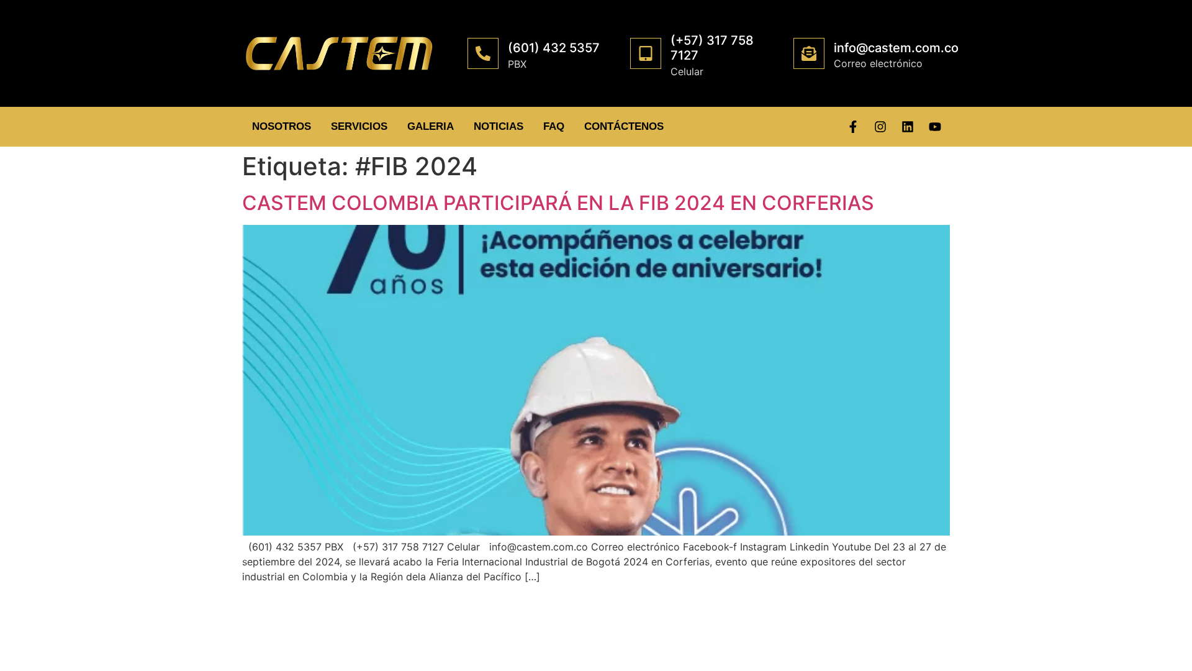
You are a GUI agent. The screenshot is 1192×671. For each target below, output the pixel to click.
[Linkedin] (907, 126)
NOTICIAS (498, 126)
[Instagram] (880, 126)
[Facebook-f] (853, 126)
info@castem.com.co (896, 47)
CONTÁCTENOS (624, 126)
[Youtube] (935, 126)
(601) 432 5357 (554, 47)
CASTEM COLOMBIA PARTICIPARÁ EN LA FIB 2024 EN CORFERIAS (558, 203)
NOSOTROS (281, 126)
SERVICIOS (359, 126)
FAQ (553, 126)
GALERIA (430, 126)
